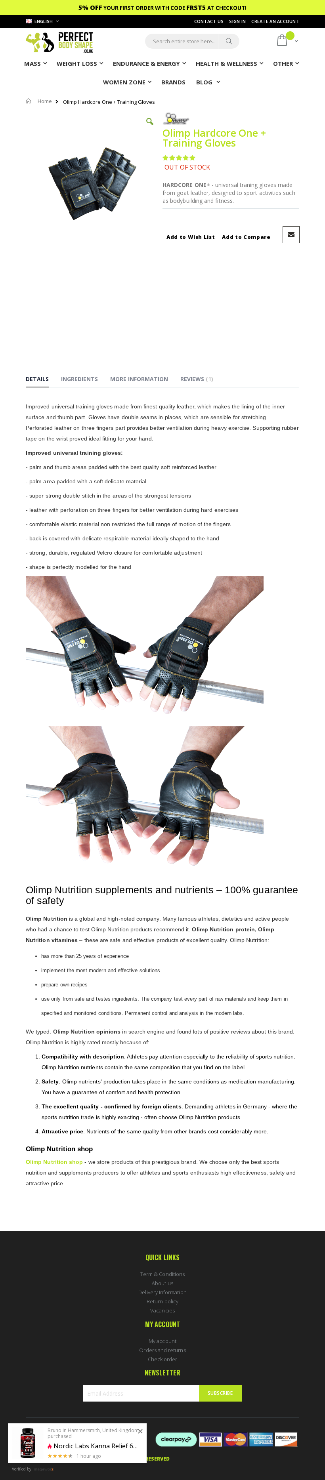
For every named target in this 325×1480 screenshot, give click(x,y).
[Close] (140, 1431)
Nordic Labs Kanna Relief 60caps (97, 1446)
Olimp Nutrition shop (54, 1162)
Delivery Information (162, 1292)
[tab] (43, 380)
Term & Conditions (162, 1274)
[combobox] (192, 41)
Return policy (162, 1301)
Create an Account (275, 21)
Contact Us (209, 21)
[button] (150, 127)
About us (162, 1283)
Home (45, 101)
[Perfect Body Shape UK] (59, 41)
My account (162, 1341)
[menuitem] (173, 81)
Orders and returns (162, 1350)
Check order (163, 1359)
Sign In (237, 21)
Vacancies (162, 1310)
